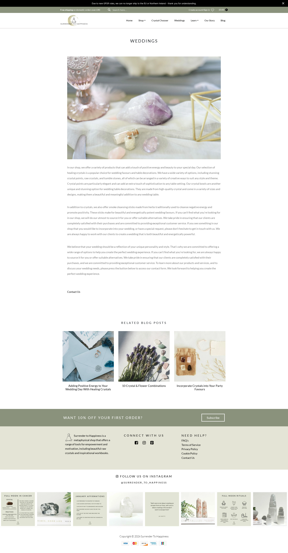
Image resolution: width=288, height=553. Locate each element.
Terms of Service (191, 444)
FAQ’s (185, 440)
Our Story (209, 20)
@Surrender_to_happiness (144, 482)
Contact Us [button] (73, 291)
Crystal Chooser (160, 20)
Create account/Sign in (199, 10)
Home (129, 20)
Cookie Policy (189, 453)
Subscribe (213, 417)
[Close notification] (283, 3)
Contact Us (188, 457)
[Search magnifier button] (109, 10)
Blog (223, 20)
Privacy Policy (190, 449)
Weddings (179, 20)
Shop (141, 20)
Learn (194, 20)
